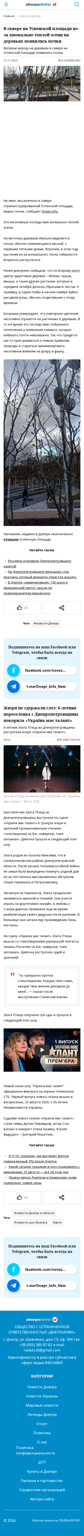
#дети (57, 1222)
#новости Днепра (46, 623)
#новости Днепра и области (34, 1213)
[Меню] (6, 4)
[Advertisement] (42, 149)
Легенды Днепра (42, 1414)
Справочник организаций (42, 1489)
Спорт (42, 1423)
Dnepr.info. (50, 211)
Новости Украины (42, 1396)
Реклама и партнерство (42, 1480)
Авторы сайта (42, 1499)
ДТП (41, 1462)
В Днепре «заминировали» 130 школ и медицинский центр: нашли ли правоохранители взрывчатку (36, 587)
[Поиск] (77, 4)
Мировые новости (42, 1405)
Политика (42, 1432)
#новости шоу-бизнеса (30, 1222)
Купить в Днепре (42, 1471)
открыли (11, 539)
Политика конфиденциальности (35, 1450)
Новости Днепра (42, 1386)
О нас (42, 1442)
